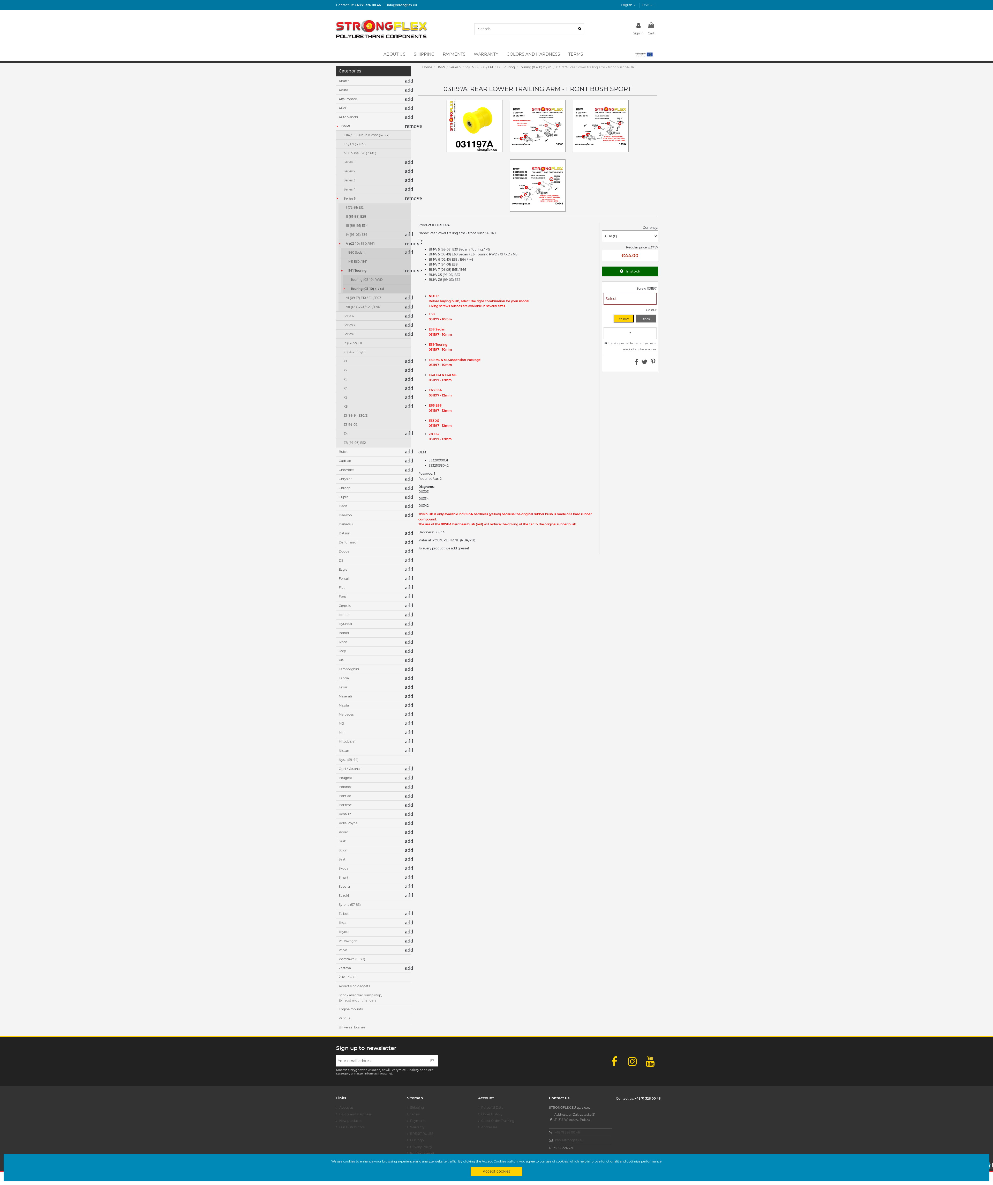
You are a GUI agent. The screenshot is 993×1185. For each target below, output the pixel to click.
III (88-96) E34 (357, 225)
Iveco (343, 642)
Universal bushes (352, 1027)
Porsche (345, 805)
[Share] (636, 363)
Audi (342, 108)
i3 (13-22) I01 (353, 343)
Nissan (344, 751)
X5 (346, 397)
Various (344, 1018)
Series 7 (349, 325)
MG (341, 723)
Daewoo (345, 515)
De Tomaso (347, 542)
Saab (342, 841)
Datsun (344, 533)
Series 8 (350, 334)
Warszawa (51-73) (352, 959)
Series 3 (349, 180)
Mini (342, 732)
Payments (418, 1121)
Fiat (342, 588)
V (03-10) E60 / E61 (360, 244)
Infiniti (344, 633)
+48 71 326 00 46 (567, 1132)
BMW (345, 126)
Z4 (346, 434)
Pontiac (345, 796)
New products (350, 1121)
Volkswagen (348, 941)
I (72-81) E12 (355, 207)
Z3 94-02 (350, 424)
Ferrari (344, 578)
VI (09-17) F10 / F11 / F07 (363, 298)
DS (341, 560)
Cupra (343, 497)
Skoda (343, 868)
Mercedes (346, 714)
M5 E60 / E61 (357, 261)
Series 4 (350, 189)
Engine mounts (351, 1009)
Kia (341, 660)
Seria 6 (349, 316)
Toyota (344, 932)
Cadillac (345, 461)
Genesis (345, 606)
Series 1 (349, 162)
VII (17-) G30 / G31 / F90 (363, 307)
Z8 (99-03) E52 (355, 443)
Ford (342, 597)
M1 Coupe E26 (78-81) (360, 153)
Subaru (344, 886)
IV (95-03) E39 (356, 235)
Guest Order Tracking (497, 1121)
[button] (643, 54)
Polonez (345, 787)
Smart (343, 877)
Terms (415, 1114)
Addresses (489, 1127)
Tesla (342, 923)
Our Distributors (352, 1127)
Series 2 (349, 171)
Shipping (417, 1107)
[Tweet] (644, 363)
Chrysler (345, 479)
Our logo (417, 1140)
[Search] (579, 29)
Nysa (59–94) (348, 760)
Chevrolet (346, 470)
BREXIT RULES (421, 1134)
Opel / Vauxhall (350, 769)
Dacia (343, 506)
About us (346, 1107)
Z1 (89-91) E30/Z (355, 415)
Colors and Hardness (355, 1114)
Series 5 (350, 198)
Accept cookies (496, 1171)
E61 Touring (357, 271)
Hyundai (345, 624)
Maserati (345, 696)
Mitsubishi (347, 742)
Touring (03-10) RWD (367, 280)
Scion (343, 850)
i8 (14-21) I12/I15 (355, 352)
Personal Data (492, 1107)
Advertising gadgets (354, 986)
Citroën (344, 488)
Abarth (344, 81)
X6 (346, 406)
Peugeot (345, 778)
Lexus (343, 687)
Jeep (342, 651)
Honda (344, 615)
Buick (343, 452)
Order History (491, 1114)
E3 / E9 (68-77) (355, 144)
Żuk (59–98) (348, 977)
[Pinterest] (653, 363)
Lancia (344, 678)
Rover (343, 832)
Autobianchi (348, 117)
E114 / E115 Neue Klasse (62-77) (366, 135)
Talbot (344, 914)
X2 (346, 370)
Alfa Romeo (348, 99)
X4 (346, 388)
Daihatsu (346, 524)
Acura (343, 90)
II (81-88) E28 (356, 216)
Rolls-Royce (348, 823)
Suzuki (344, 895)
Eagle (343, 569)
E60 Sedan (356, 252)
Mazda (344, 705)
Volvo (343, 950)
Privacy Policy (421, 1147)
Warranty (417, 1127)
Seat (342, 859)
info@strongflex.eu (569, 1140)
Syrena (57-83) (350, 905)
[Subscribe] (432, 1060)
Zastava (345, 968)
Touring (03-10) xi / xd (367, 289)
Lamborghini (349, 669)
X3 (346, 379)
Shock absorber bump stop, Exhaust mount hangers (360, 997)
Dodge (344, 551)
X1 (345, 361)
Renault (345, 814)
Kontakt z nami (422, 1153)
